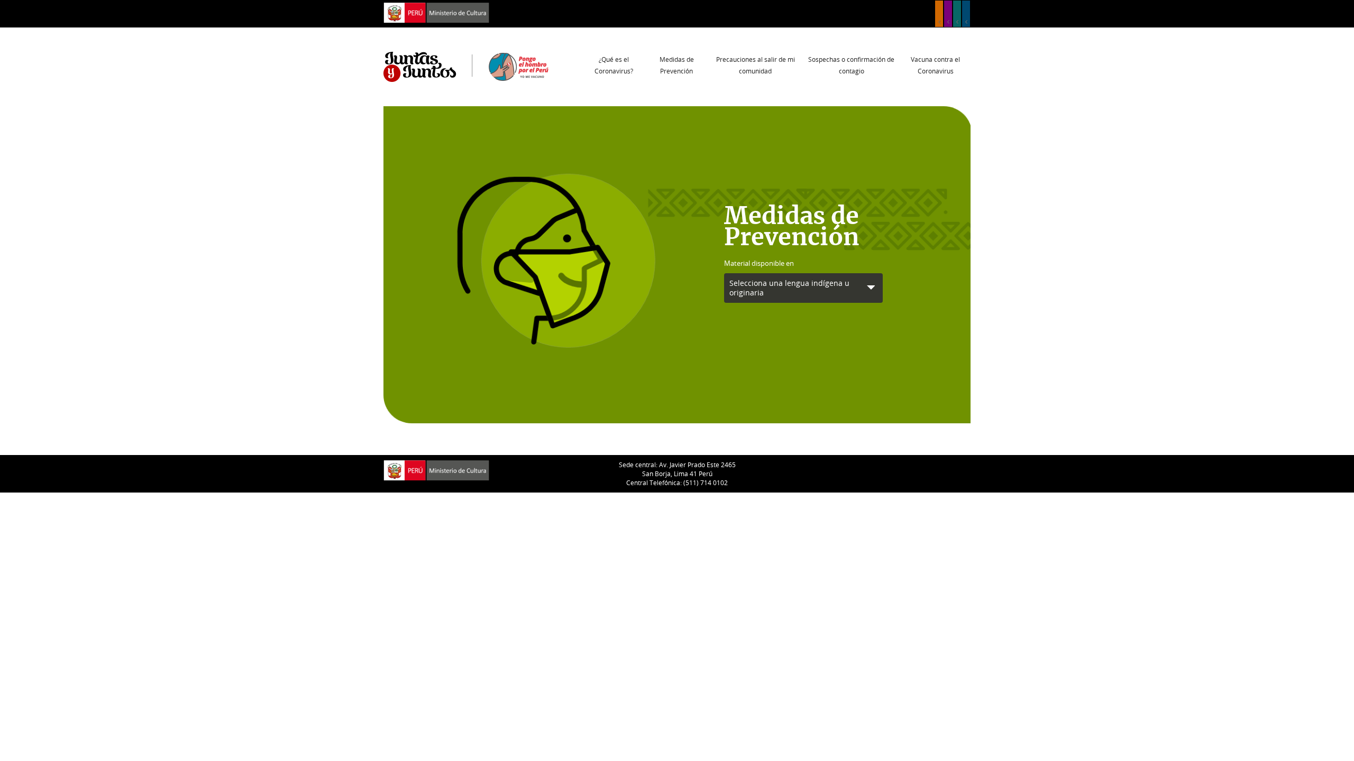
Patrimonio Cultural (939, 14)
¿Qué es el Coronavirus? (613, 65)
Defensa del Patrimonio (966, 14)
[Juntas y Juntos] (465, 66)
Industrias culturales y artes (948, 14)
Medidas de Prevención (677, 65)
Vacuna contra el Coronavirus (935, 65)
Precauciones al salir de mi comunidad (755, 65)
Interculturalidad (957, 14)
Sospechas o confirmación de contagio (851, 65)
